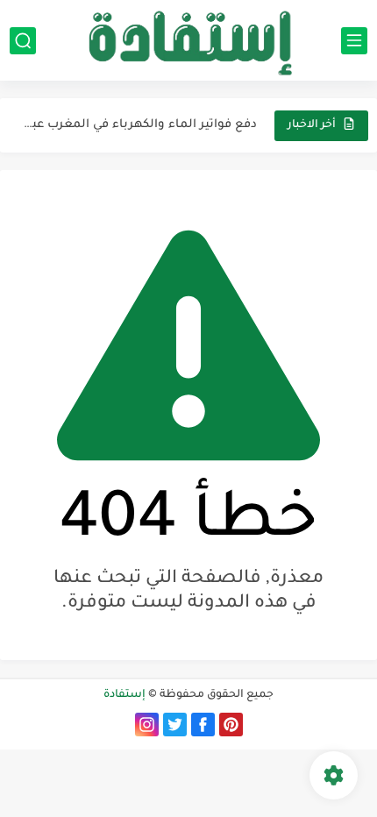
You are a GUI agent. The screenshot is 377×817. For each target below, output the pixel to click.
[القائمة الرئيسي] (354, 40)
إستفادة (124, 695)
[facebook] (203, 724)
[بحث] (23, 40)
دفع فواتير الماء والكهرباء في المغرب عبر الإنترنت (138, 124)
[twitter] (175, 724)
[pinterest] (231, 724)
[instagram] (147, 724)
